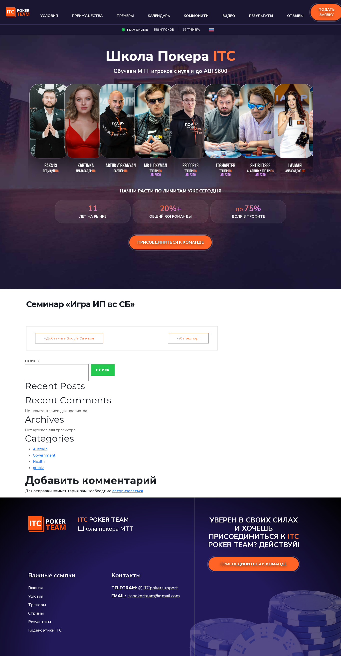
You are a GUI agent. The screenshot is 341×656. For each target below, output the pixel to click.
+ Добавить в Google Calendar (69, 338)
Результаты (261, 15)
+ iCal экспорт (188, 338)
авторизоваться (127, 491)
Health (39, 461)
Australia (40, 449)
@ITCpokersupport (158, 588)
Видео (228, 15)
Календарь (159, 15)
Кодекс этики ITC (45, 630)
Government (44, 455)
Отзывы (295, 15)
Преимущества (87, 15)
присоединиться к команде (170, 242)
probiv (38, 468)
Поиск (32, 361)
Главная (35, 588)
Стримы (36, 613)
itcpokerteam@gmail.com (153, 596)
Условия (49, 15)
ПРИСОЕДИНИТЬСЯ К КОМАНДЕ (253, 564)
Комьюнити (196, 15)
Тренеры (125, 15)
